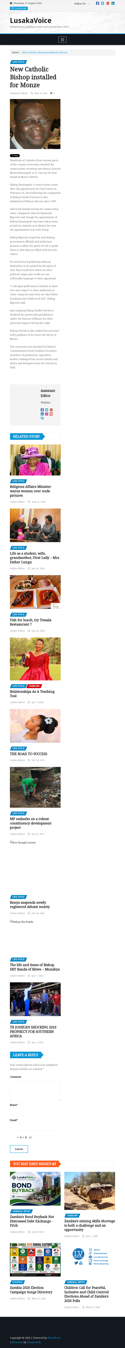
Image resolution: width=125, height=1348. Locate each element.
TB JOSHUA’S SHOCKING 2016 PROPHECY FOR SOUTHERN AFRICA (33, 1031)
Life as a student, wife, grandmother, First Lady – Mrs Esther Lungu (34, 558)
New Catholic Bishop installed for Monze (45, 52)
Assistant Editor (19, 93)
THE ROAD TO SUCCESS (28, 754)
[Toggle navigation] (62, 40)
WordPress (54, 1337)
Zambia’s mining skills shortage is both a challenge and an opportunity (89, 1225)
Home (15, 52)
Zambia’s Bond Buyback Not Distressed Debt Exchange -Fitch (32, 1221)
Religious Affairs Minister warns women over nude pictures (30, 491)
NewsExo (17, 1342)
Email (14, 1120)
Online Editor (17, 501)
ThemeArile (34, 1342)
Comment (15, 1076)
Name (14, 1105)
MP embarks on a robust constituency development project (31, 823)
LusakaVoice (31, 20)
